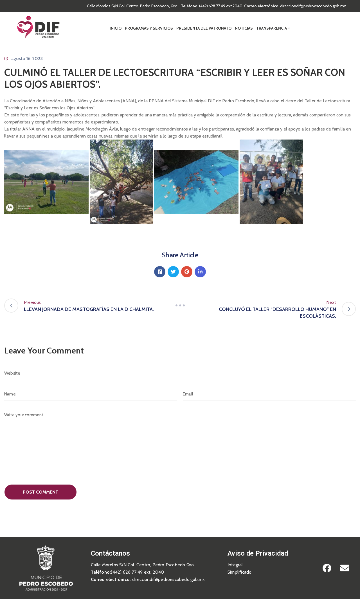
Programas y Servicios (149, 28)
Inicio (116, 28)
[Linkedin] (200, 271)
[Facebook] (159, 271)
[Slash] (180, 306)
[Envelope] (345, 568)
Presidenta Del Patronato (203, 28)
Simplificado (239, 572)
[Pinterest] (186, 271)
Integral (235, 564)
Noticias (244, 28)
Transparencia (271, 28)
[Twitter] (173, 271)
